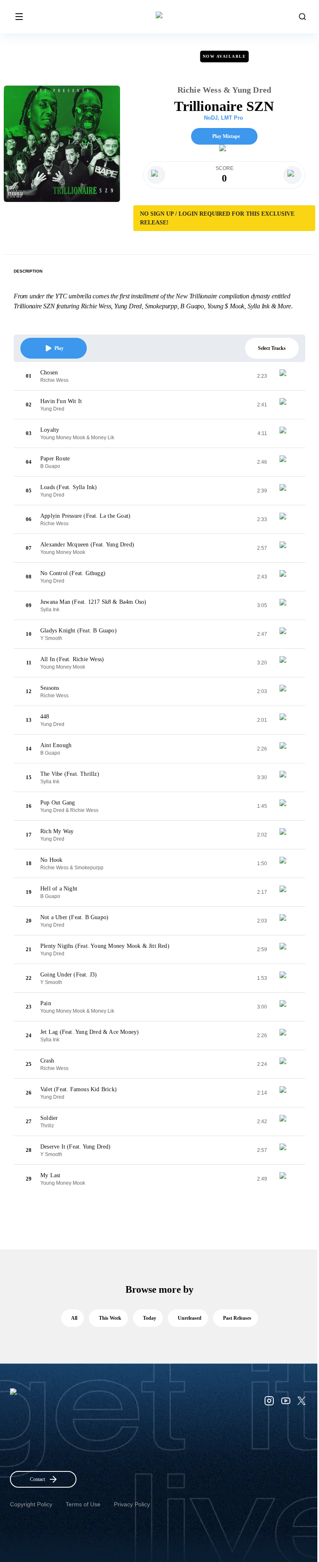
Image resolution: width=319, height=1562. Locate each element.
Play (59, 348)
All (74, 1318)
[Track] (286, 376)
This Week (110, 1318)
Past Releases (237, 1318)
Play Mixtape (226, 136)
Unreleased (189, 1318)
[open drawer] (19, 17)
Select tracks (272, 348)
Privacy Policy (132, 1504)
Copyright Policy (31, 1504)
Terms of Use (83, 1504)
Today (149, 1318)
